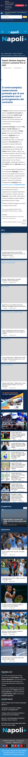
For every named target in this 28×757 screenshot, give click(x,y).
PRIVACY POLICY (17, 742)
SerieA (3, 211)
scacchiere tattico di (13, 184)
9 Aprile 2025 (11, 257)
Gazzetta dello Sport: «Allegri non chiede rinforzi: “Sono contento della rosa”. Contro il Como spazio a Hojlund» (18, 465)
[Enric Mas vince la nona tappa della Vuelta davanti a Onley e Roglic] (14, 647)
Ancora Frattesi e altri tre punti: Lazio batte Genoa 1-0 (13, 552)
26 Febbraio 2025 (12, 387)
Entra (25, 17)
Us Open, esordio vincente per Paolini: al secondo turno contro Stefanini (12, 605)
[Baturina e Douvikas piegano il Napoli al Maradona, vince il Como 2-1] (14, 620)
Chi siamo (8, 742)
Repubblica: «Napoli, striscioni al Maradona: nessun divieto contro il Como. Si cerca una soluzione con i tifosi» (17, 497)
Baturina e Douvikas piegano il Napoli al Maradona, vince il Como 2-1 (12, 632)
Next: (14, 221)
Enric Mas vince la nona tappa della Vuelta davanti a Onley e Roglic (13, 658)
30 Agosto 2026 (12, 428)
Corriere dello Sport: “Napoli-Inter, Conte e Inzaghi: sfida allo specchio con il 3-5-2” (13, 358)
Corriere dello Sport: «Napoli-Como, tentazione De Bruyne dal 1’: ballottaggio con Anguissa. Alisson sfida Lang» (18, 476)
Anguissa (7, 209)
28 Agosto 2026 (21, 449)
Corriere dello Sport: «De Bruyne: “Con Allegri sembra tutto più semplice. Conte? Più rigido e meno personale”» (18, 455)
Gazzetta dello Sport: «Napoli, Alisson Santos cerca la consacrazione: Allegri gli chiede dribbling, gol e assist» (18, 486)
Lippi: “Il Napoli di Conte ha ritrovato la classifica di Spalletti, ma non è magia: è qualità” (13, 332)
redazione (5, 257)
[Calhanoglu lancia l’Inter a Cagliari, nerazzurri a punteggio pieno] (14, 567)
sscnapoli (20, 211)
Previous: (13, 216)
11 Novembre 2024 (17, 68)
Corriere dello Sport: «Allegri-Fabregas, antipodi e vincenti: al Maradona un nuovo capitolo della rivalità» (18, 435)
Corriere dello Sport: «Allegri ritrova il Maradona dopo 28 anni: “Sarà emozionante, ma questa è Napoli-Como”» (14, 423)
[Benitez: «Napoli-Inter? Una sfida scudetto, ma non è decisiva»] (14, 268)
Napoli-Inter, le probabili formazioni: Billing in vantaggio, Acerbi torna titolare (14, 305)
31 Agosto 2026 (12, 554)
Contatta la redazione (9, 740)
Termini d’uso (20, 740)
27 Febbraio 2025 (12, 335)
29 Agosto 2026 (21, 439)
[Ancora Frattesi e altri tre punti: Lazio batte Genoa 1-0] (14, 541)
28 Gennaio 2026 (12, 524)
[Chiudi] (3, 5)
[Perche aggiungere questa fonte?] (26, 5)
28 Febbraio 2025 (12, 282)
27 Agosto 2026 (21, 459)
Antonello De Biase (7, 68)
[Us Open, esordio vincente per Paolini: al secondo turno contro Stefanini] (14, 594)
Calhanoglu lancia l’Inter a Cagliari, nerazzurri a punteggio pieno (13, 578)
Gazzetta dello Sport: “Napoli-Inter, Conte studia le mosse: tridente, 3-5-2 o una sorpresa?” (14, 384)
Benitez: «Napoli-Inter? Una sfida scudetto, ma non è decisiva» (11, 280)
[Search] (25, 31)
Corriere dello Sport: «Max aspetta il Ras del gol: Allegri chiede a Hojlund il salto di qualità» (18, 445)
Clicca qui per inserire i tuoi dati (7, 19)
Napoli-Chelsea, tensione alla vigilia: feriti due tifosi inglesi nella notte (13, 521)
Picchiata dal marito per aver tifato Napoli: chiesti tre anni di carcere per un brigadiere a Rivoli (13, 253)
